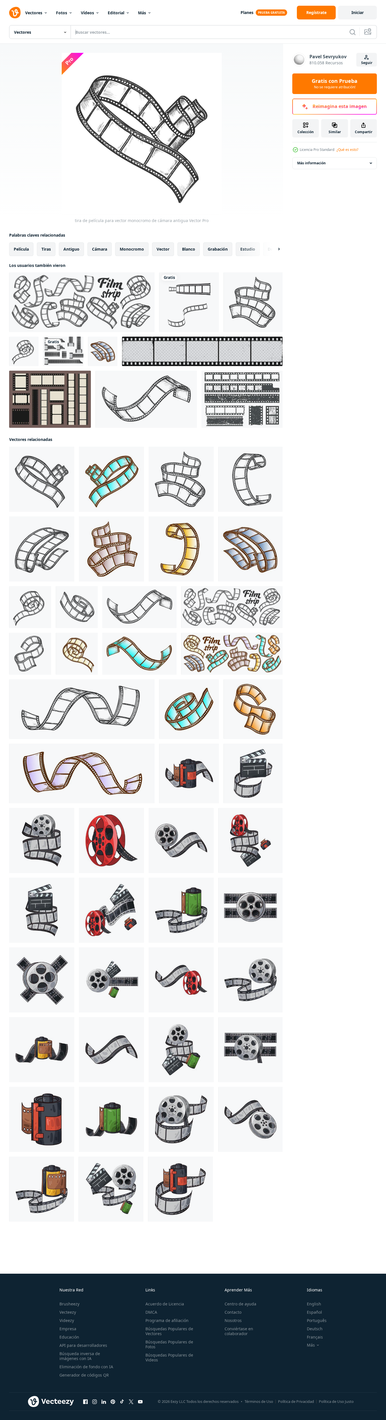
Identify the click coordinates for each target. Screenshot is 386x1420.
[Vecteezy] (15, 12)
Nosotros (233, 1320)
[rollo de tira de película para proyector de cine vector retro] (146, 399)
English (314, 1304)
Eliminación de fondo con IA (86, 1366)
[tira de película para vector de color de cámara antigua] (111, 479)
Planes (247, 12)
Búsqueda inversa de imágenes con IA (79, 1356)
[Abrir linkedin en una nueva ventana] (103, 1401)
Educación (69, 1337)
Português (317, 1320)
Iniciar (357, 12)
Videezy (66, 1320)
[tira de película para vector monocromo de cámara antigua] (41, 479)
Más (142, 12)
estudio (247, 249)
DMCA (151, 1312)
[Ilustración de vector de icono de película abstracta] (189, 302)
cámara (99, 249)
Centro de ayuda (240, 1304)
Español (314, 1312)
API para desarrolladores (83, 1345)
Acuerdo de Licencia (164, 1304)
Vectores (33, 12)
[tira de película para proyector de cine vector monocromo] (82, 709)
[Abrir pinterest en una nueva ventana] (113, 1401)
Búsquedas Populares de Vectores (169, 1331)
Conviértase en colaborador (239, 1331)
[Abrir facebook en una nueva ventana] (85, 1401)
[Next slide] (274, 249)
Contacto (233, 1312)
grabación (218, 249)
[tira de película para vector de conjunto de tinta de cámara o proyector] (82, 302)
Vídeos (87, 12)
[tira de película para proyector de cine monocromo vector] (30, 654)
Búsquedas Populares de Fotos (169, 1344)
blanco (188, 249)
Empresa (67, 1328)
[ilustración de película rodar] (189, 773)
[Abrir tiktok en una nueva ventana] (122, 1401)
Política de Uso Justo (336, 1401)
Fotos (61, 12)
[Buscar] (352, 32)
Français (315, 1337)
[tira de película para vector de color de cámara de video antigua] (111, 549)
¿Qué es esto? (347, 149)
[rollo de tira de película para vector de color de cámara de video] (77, 654)
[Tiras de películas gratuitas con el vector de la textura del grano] (242, 399)
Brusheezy (69, 1304)
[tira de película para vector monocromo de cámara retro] (250, 479)
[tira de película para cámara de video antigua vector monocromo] (253, 302)
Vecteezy (67, 1312)
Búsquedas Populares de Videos (169, 1357)
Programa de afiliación (167, 1320)
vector (163, 249)
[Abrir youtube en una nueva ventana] (140, 1401)
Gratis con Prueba (334, 84)
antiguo (71, 249)
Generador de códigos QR (84, 1375)
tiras (46, 249)
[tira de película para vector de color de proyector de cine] (253, 709)
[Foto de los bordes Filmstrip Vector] (50, 399)
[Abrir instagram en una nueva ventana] (94, 1401)
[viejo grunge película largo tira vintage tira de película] (202, 351)
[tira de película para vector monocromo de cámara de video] (41, 549)
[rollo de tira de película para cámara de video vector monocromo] (24, 351)
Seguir (366, 62)
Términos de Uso (259, 1401)
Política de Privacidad (296, 1401)
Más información (311, 163)
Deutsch (315, 1328)
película (21, 249)
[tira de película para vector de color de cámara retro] (181, 549)
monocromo (132, 249)
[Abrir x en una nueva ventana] (131, 1401)
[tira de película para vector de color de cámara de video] (102, 351)
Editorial (116, 12)
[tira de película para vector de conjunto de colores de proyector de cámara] (232, 654)
